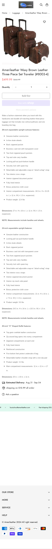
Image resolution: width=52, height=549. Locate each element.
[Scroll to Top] (47, 535)
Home (4, 13)
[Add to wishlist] (44, 22)
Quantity (6, 87)
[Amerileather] (26, 5)
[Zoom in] (44, 59)
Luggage (16, 13)
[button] (47, 5)
